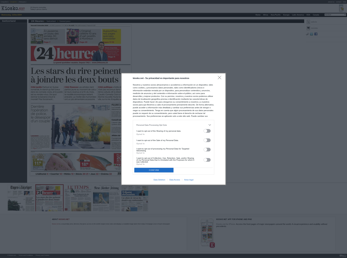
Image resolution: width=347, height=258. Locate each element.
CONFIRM (154, 170)
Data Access (174, 180)
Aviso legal (188, 180)
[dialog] (173, 129)
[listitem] (173, 125)
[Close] (220, 78)
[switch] (207, 131)
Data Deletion (159, 180)
